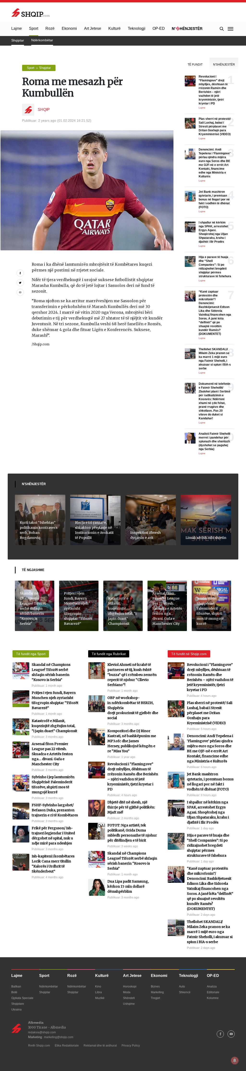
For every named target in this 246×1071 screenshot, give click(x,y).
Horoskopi (129, 986)
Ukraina (16, 1009)
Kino (98, 986)
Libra (98, 992)
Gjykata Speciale (22, 998)
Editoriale (213, 992)
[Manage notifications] (235, 1060)
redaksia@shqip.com (42, 1032)
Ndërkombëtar (42, 40)
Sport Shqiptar (39, 68)
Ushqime (129, 1003)
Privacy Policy (131, 1045)
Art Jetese (92, 28)
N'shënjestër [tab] (224, 64)
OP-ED (159, 28)
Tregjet (155, 998)
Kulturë (114, 28)
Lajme (16, 28)
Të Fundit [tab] (195, 64)
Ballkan (16, 986)
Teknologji (136, 28)
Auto (182, 986)
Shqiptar (17, 40)
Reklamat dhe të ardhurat (100, 1045)
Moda (126, 992)
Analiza (212, 986)
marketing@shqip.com (58, 1037)
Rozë (50, 28)
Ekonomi (69, 28)
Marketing (157, 992)
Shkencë (185, 992)
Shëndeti (129, 998)
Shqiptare (17, 1003)
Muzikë (100, 998)
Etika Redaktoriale (67, 1045)
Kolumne (213, 998)
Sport (33, 28)
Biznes (155, 986)
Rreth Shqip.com (39, 1045)
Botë (14, 992)
